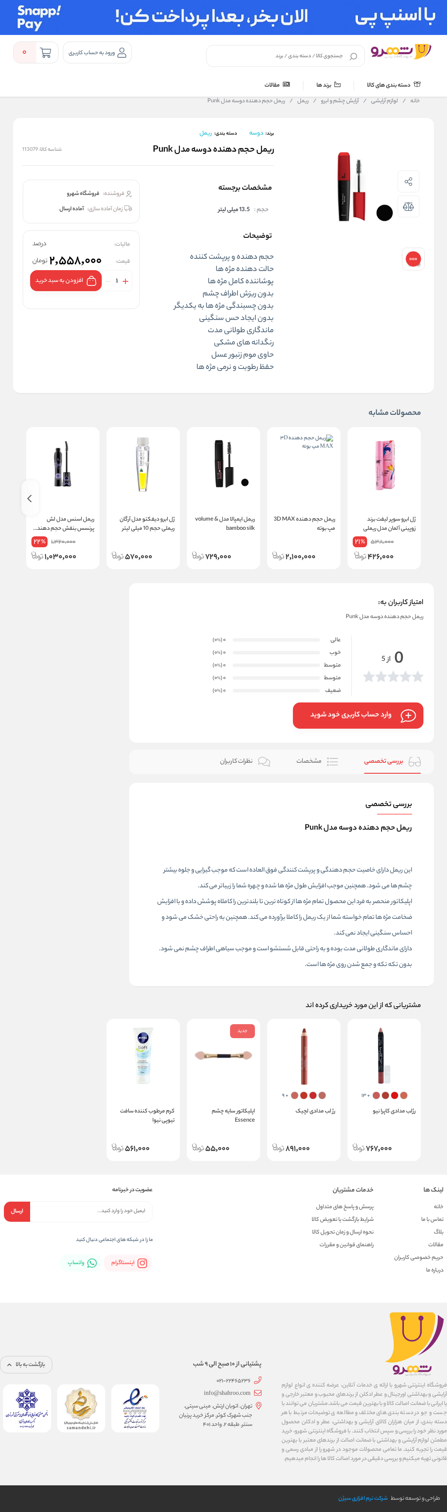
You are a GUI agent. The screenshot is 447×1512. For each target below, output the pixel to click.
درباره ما (435, 1270)
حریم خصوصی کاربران (419, 1257)
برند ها (324, 85)
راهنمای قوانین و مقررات (347, 1245)
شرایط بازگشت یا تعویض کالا (343, 1219)
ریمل (299, 101)
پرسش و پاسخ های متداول (345, 1207)
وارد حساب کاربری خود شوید (351, 715)
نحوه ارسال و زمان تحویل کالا (343, 1232)
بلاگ (439, 1232)
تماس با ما (432, 1219)
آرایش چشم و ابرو (336, 101)
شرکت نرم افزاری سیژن (363, 1498)
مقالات (273, 85)
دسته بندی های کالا (389, 85)
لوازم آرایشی (380, 101)
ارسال (17, 1211)
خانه (411, 101)
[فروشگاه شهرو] (401, 51)
